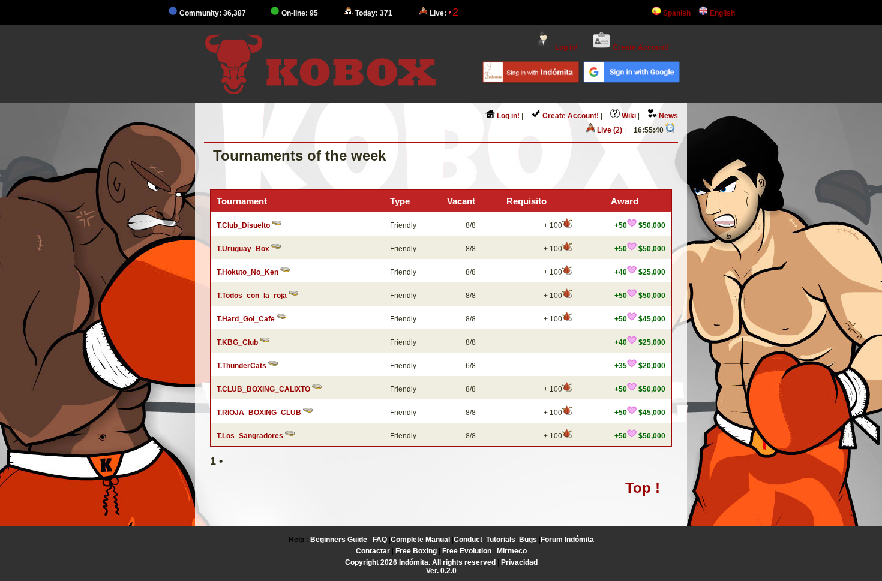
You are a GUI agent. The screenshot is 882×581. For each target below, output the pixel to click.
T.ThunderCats (241, 366)
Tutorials (500, 539)
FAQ (380, 539)
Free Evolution (466, 551)
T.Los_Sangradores (250, 436)
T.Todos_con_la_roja (252, 295)
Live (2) (608, 130)
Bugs (528, 539)
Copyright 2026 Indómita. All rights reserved (420, 562)
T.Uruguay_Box (243, 249)
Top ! (642, 488)
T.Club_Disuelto (243, 225)
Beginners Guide (338, 539)
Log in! (565, 47)
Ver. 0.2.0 (441, 571)
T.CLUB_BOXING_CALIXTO (263, 389)
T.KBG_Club (237, 342)
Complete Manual (420, 539)
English (721, 13)
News (667, 116)
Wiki (628, 116)
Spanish (676, 13)
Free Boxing (416, 551)
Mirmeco (512, 551)
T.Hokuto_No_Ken (247, 272)
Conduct (468, 539)
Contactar (373, 551)
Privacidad (519, 562)
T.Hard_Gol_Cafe (246, 319)
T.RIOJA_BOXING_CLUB (259, 412)
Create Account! (640, 47)
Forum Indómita (567, 539)
